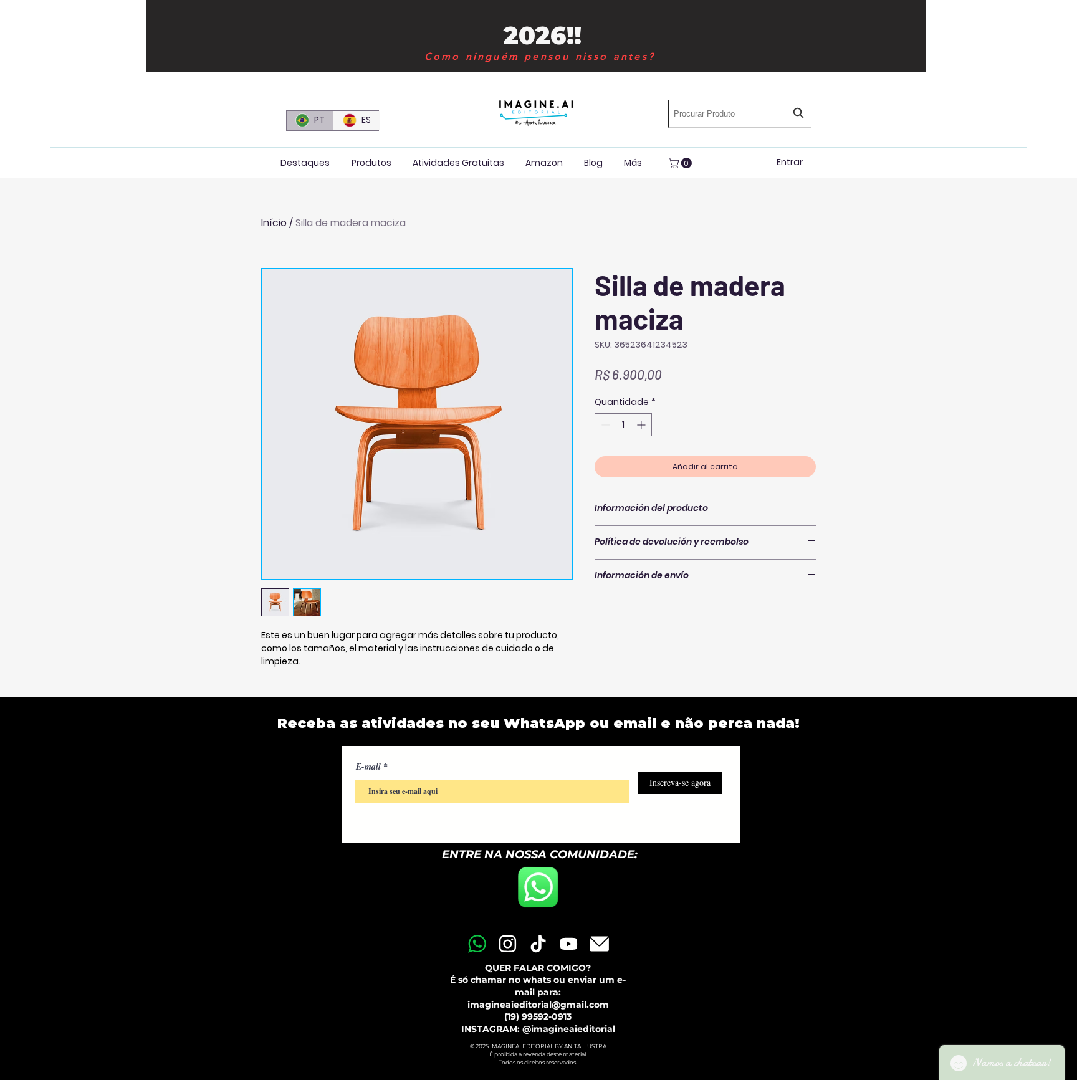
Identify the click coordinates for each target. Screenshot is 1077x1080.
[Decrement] (604, 425)
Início (274, 223)
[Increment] (642, 425)
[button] (681, 163)
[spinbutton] (623, 425)
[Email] (599, 943)
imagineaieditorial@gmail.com (538, 1004)
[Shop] (477, 943)
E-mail (368, 766)
